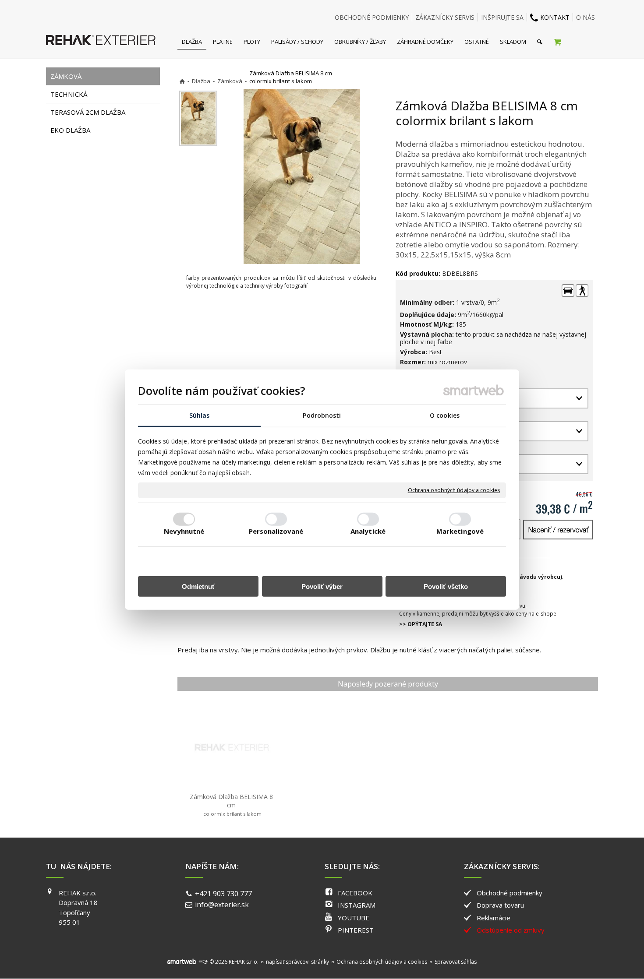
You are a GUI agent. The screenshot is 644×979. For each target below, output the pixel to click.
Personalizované (276, 531)
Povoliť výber (322, 586)
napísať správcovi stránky (297, 961)
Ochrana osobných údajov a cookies (454, 490)
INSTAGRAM (356, 905)
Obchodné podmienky (509, 892)
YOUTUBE (353, 917)
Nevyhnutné (184, 531)
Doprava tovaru (500, 905)
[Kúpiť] (558, 529)
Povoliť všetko (446, 586)
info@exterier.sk (222, 904)
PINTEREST (356, 930)
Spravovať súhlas (456, 961)
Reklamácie (493, 917)
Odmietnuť (198, 586)
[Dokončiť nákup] (557, 41)
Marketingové (460, 531)
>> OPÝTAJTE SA (420, 624)
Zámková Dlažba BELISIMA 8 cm (232, 804)
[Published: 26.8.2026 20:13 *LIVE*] (202, 961)
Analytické (368, 531)
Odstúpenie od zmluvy (511, 930)
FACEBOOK (355, 892)
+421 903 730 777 (223, 893)
